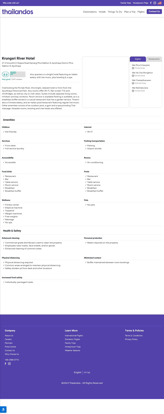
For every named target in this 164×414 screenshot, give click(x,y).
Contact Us (154, 11)
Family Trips (126, 3)
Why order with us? (11, 3)
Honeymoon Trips (140, 3)
